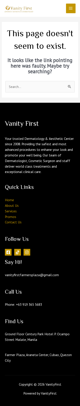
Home (9, 200)
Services (11, 211)
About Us (12, 205)
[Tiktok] (17, 252)
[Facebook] (8, 252)
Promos (10, 216)
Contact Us (13, 222)
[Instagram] (27, 252)
